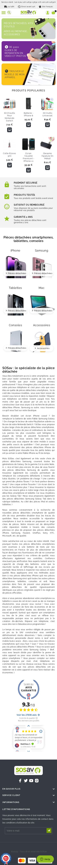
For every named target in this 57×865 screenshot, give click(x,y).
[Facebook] (20, 780)
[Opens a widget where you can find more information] (45, 859)
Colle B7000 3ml (9, 154)
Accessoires (43, 348)
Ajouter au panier (9, 129)
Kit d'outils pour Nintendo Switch (9, 117)
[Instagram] (36, 780)
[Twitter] (25, 780)
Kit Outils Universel (47, 114)
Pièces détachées (17, 273)
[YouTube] (31, 780)
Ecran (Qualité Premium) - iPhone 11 (28, 157)
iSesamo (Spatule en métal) (47, 156)
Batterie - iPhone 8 (28, 114)
